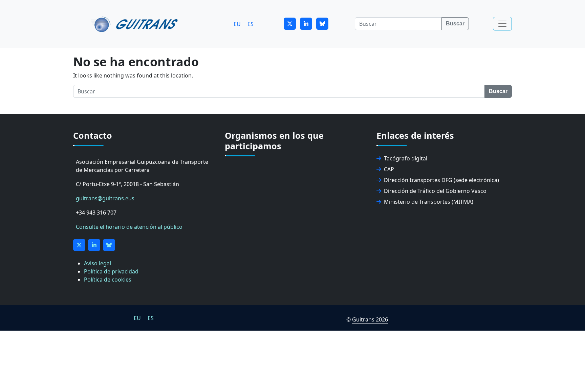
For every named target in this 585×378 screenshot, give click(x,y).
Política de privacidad (111, 271)
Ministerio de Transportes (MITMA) (428, 201)
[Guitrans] (135, 24)
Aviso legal (97, 263)
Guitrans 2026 (370, 319)
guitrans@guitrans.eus (105, 198)
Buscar (455, 23)
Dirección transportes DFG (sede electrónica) (441, 180)
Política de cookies (107, 279)
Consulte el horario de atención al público (129, 226)
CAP (389, 169)
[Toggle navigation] (502, 23)
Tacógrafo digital (405, 158)
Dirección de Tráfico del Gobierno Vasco (435, 191)
